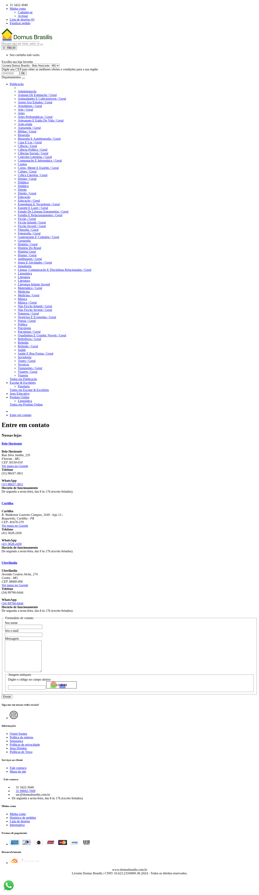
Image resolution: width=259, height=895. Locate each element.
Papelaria (24, 386)
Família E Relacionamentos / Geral (40, 215)
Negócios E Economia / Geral (37, 317)
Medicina (24, 291)
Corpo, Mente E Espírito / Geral (38, 168)
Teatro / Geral (26, 361)
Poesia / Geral (27, 320)
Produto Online (19, 397)
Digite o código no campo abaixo (29, 679)
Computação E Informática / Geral (40, 160)
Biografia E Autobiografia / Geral (39, 138)
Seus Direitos (18, 748)
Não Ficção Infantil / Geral (35, 306)
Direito (22, 189)
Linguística (25, 273)
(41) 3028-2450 (12, 544)
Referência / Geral (29, 339)
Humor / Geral (27, 255)
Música (22, 299)
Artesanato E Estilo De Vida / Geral (41, 120)
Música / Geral (27, 302)
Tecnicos (23, 364)
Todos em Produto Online (26, 404)
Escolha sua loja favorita (17, 62)
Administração (27, 91)
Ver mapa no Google (15, 466)
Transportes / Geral (30, 368)
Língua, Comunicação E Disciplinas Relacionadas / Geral (54, 269)
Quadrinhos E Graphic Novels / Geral (42, 335)
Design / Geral (27, 178)
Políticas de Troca (21, 752)
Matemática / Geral (30, 288)
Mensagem (12, 638)
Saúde (22, 350)
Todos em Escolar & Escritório (29, 390)
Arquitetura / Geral (30, 106)
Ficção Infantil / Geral (32, 222)
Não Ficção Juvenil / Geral (35, 310)
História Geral (27, 251)
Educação (24, 197)
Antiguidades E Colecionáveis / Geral (42, 98)
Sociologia (24, 357)
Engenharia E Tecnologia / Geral (39, 204)
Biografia (24, 135)
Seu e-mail (11, 630)
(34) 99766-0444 (12, 603)
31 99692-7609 (25, 791)
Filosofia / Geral (28, 229)
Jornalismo (25, 266)
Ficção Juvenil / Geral (32, 226)
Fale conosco (18, 768)
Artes (21, 113)
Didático (23, 182)
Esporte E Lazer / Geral (33, 208)
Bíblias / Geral (27, 131)
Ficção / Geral (27, 219)
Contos (22, 164)
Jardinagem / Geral (30, 259)
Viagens (23, 375)
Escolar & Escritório (23, 382)
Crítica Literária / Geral (32, 175)
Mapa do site (18, 771)
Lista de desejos (20, 821)
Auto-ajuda (25, 124)
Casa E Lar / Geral (30, 142)
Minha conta (18, 814)
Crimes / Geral (27, 171)
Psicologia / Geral (29, 331)
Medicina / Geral (28, 295)
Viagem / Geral (27, 371)
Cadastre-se (25, 12)
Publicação (17, 84)
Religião (23, 342)
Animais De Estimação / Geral (37, 95)
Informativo (17, 825)
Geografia (24, 240)
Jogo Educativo (20, 393)
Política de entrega (21, 737)
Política (22, 324)
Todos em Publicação (23, 379)
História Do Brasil (29, 248)
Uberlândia (9, 562)
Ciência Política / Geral (32, 149)
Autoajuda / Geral (29, 127)
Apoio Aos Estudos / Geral (35, 102)
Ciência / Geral (27, 146)
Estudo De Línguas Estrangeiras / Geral (43, 211)
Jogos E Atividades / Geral (35, 262)
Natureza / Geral (28, 313)
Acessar (23, 16)
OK (23, 73)
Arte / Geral (25, 109)
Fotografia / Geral (29, 233)
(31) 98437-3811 (12, 484)
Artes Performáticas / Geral (35, 117)
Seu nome (11, 623)
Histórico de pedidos (23, 817)
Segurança (16, 741)
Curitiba (7, 503)
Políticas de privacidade (25, 744)
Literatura (24, 277)
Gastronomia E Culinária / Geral (38, 237)
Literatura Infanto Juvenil (34, 284)
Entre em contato (20, 415)
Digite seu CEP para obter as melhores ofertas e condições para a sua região (50, 69)
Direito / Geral (27, 193)
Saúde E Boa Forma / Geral (35, 353)
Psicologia (24, 328)
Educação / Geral (29, 200)
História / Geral (27, 244)
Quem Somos (18, 733)
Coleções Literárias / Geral (35, 157)
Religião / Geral (28, 346)
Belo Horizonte (12, 443)
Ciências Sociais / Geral (33, 153)
